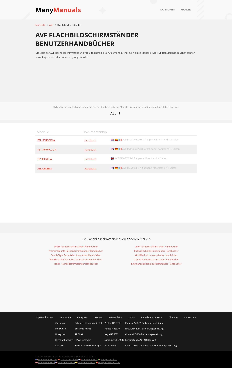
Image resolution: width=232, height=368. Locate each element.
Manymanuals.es (86, 362)
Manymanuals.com (47, 359)
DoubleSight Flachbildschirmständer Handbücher (76, 255)
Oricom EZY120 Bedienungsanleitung (144, 334)
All (113, 113)
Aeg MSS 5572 (111, 334)
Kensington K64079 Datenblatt (140, 339)
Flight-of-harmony (64, 339)
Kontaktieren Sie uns (151, 317)
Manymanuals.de (69, 359)
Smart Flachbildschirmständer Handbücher (76, 246)
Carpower (60, 323)
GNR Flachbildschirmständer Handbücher (156, 255)
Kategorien (167, 9)
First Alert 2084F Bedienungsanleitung (144, 328)
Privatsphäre (115, 317)
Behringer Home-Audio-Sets (89, 323)
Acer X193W (110, 345)
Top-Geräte (65, 317)
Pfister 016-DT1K (112, 323)
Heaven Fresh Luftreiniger (88, 345)
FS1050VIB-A (44, 159)
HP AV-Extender (83, 339)
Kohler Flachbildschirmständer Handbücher (76, 263)
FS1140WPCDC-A (46, 149)
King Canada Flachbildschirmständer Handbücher (156, 263)
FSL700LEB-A (44, 168)
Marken (186, 9)
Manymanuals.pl (46, 362)
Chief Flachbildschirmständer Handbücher (156, 246)
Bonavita (59, 345)
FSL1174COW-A (46, 140)
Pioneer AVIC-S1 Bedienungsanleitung (144, 323)
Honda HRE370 (112, 328)
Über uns (173, 317)
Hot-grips (60, 334)
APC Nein (79, 334)
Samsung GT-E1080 (114, 339)
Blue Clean (60, 328)
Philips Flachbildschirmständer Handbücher (156, 250)
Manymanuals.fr (89, 359)
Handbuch (90, 140)
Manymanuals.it (109, 359)
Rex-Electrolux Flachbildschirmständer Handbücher (76, 259)
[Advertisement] (116, 83)
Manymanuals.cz (66, 362)
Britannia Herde (83, 328)
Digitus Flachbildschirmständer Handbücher (156, 259)
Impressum (190, 317)
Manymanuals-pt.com (109, 362)
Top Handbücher (44, 317)
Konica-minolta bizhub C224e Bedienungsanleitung (151, 345)
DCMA (131, 317)
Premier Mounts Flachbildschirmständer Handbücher (76, 250)
